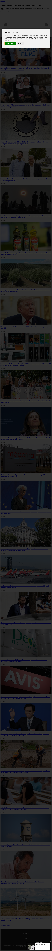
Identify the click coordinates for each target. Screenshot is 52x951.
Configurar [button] (20, 43)
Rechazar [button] (13, 43)
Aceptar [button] (7, 43)
